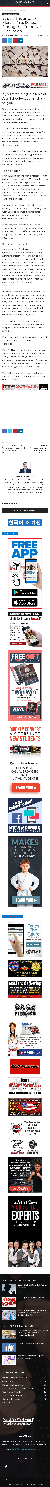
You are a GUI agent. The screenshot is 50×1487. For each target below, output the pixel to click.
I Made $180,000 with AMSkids (31, 1298)
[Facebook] (4, 40)
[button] (25, 85)
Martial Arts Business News (18, 10)
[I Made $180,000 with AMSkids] (9, 1302)
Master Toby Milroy (11, 35)
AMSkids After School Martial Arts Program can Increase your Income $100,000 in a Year (32, 1312)
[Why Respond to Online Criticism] (9, 1347)
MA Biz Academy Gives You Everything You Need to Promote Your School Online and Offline (13, 449)
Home (4, 10)
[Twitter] (10, 40)
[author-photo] (25, 473)
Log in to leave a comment (25, 510)
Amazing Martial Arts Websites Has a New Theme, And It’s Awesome (38, 449)
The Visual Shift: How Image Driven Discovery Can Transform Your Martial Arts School (33, 1332)
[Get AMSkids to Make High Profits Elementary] (9, 1289)
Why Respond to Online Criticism (32, 1343)
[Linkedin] (20, 40)
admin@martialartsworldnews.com (26, 1449)
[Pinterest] (15, 40)
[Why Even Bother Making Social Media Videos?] (9, 1360)
